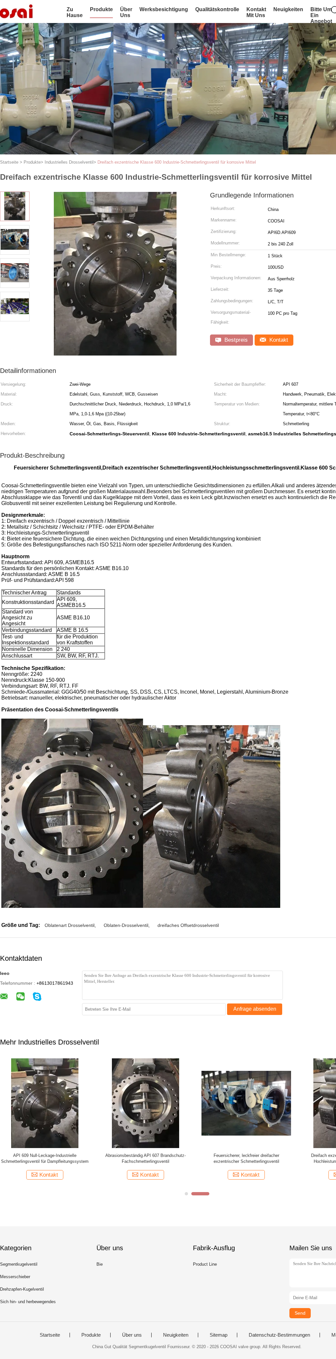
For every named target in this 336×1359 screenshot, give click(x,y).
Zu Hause (75, 12)
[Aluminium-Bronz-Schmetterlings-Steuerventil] (145, 1103)
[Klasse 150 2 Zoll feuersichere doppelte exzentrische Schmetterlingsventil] (246, 1103)
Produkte (101, 9)
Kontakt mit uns (256, 12)
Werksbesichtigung (163, 9)
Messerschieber (15, 1276)
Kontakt (278, 340)
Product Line (205, 1264)
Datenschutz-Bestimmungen (279, 1335)
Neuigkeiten (288, 9)
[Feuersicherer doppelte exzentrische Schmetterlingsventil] (45, 1103)
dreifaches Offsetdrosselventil (188, 925)
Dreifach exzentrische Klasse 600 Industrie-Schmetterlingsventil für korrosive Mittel (176, 162)
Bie (99, 1264)
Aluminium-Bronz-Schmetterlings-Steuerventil (145, 1155)
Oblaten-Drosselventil (126, 925)
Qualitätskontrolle (217, 9)
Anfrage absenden (254, 1009)
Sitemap (218, 1335)
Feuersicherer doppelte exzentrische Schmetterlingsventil (44, 1158)
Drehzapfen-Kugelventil (22, 1289)
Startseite (50, 1335)
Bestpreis (235, 340)
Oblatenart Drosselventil (69, 925)
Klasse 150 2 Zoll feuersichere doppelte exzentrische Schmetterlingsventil (246, 1158)
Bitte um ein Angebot (321, 15)
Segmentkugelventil (18, 1264)
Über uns (126, 12)
